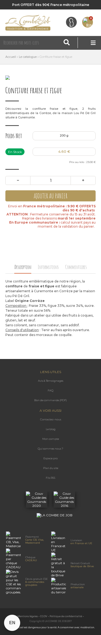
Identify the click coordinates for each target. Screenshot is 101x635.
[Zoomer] (50, 77)
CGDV (43, 616)
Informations (48, 267)
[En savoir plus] (37, 506)
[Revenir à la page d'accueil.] (28, 23)
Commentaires (76, 267)
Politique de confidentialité (66, 616)
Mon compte (50, 438)
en (12, 622)
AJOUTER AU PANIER (50, 196)
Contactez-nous (50, 419)
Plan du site (50, 468)
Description (22, 267)
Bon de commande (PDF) (50, 400)
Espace (50, 458)
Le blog (50, 429)
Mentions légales (28, 616)
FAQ (50, 390)
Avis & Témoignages (50, 380)
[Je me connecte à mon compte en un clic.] (71, 22)
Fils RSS (50, 477)
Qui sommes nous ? (50, 448)
